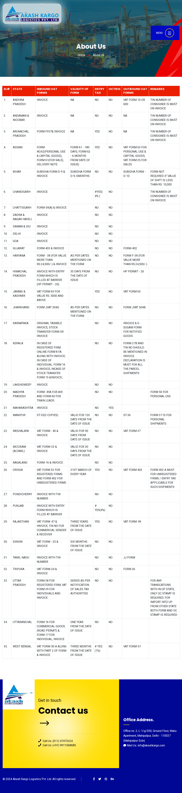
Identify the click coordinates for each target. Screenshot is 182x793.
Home (81, 55)
